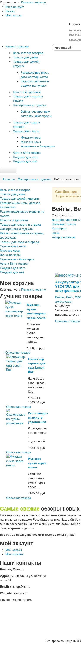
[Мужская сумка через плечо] (16, 460)
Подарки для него (12, 267)
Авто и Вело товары (14, 263)
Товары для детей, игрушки (19, 198)
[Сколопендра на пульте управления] (16, 416)
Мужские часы (10, 250)
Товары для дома (12, 194)
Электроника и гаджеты (34, 179)
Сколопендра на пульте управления (38, 417)
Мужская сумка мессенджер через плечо (36, 311)
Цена (55, 232)
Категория (59, 228)
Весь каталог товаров (15, 189)
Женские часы (10, 254)
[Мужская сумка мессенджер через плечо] (15, 308)
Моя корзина (14, 554)
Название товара (64, 224)
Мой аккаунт (14, 15)
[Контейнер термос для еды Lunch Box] (16, 362)
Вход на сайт (14, 6)
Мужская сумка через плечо (37, 462)
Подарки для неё (12, 272)
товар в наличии (63, 237)
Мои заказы (13, 549)
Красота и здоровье (14, 220)
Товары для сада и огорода (19, 241)
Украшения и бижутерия (17, 259)
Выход (9, 11)
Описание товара (17, 352)
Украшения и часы (13, 246)
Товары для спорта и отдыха (20, 224)
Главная (9, 179)
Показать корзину (33, 2)
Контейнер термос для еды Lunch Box (36, 365)
